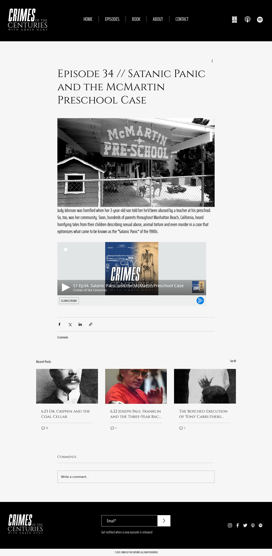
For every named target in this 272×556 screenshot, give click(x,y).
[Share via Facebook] (59, 324)
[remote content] (136, 274)
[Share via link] (91, 324)
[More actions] (212, 60)
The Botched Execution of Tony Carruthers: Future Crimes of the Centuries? (203, 414)
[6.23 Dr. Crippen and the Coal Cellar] (67, 386)
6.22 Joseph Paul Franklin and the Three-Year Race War (135, 414)
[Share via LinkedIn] (80, 324)
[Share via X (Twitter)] (70, 324)
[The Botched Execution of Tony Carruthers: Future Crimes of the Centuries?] (205, 386)
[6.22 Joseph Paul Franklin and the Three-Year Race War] (136, 386)
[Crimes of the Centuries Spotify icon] (259, 19)
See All (233, 361)
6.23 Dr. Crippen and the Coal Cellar (65, 414)
